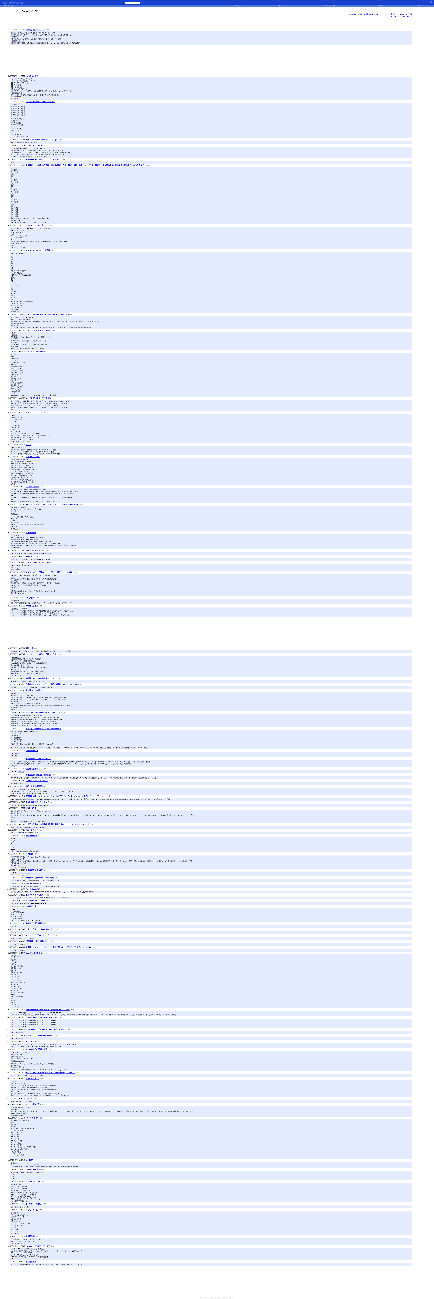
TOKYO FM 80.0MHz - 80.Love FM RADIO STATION (47, 314)
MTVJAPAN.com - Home (35, 901)
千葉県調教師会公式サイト (36, 870)
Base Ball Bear (31, 836)
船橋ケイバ (30, 556)
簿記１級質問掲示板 (34, 786)
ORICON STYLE (33, 457)
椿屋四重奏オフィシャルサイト (38, 802)
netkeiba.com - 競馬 (33, 1169)
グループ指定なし (359, 14)
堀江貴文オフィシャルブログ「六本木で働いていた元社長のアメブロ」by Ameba (58, 947)
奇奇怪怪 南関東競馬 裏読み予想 (40, 878)
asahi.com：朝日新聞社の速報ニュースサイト (44, 712)
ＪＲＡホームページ (34, 351)
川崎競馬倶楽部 (32, 606)
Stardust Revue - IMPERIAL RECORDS (42, 1018)
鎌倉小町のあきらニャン (35, 895)
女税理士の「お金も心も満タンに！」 (41, 678)
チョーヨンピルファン (35, 412)
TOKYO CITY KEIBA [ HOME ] (39, 330)
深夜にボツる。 (32, 808)
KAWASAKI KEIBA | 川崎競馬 (37, 250)
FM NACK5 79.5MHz (34, 145)
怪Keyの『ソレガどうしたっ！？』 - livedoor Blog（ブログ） (50, 1073)
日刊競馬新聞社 (32, 751)
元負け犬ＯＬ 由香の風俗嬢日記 (39, 1035)
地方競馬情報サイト (34, 769)
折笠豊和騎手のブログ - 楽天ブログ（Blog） (43, 159)
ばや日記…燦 (31, 906)
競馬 (367, 14)
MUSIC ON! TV (32, 1118)
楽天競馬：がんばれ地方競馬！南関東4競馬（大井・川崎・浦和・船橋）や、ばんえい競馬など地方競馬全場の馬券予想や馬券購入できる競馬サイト (86, 165)
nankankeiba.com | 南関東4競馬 (40, 102)
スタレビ (372, 14)
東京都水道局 (31, 1262)
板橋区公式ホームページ (35, 550)
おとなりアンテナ (396, 16)
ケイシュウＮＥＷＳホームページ (39, 935)
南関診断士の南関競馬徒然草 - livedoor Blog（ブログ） (48, 1010)
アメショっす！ (32, 1079)
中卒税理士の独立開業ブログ (37, 941)
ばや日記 (29, 854)
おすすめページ (407, 16)
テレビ (381, 14)
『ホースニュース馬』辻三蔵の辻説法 (41, 654)
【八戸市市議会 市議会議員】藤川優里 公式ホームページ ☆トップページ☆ (57, 824)
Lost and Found (32, 883)
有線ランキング (32, 830)
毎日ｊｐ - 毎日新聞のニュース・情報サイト (43, 729)
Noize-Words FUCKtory (35, 953)
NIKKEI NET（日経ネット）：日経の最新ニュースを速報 (49, 572)
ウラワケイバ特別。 (34, 1204)
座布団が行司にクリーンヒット (38, 759)
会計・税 (392, 14)
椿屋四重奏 (30, 1236)
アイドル (398, 14)
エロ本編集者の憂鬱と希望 (36, 1049)
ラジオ (386, 14)
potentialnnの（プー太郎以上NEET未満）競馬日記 (46, 1029)
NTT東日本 (30, 598)
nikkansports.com (32, 487)
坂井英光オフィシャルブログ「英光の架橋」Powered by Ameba (51, 684)
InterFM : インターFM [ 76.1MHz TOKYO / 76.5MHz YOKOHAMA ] (53, 504)
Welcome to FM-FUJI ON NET (38, 1246)
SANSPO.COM (32, 76)
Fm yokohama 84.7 (33, 889)
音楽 (377, 14)
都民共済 (29, 648)
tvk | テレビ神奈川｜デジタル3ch (39, 398)
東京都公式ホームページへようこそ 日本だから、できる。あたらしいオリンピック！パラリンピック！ (68, 796)
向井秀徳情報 (31, 533)
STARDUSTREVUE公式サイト (38, 225)
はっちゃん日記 (32, 1210)
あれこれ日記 (31, 1041)
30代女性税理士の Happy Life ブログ (40, 929)
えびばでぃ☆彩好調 (34, 923)
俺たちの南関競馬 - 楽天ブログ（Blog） (42, 140)
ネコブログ (405, 14)
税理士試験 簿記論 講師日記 (38, 775)
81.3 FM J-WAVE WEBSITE (37, 781)
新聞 (411, 14)
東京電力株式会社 (33, 690)
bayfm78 (29, 1099)
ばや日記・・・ (32, 1160)
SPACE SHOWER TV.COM (37, 562)
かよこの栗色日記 (33, 1104)
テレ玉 (28, 445)
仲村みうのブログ (33, 1182)
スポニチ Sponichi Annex (35, 30)
